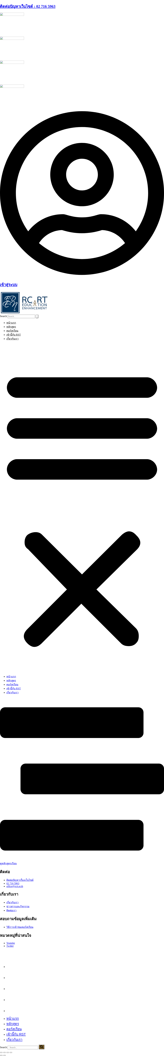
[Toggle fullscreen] (4, 1052)
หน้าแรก (11, 322)
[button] (82, 507)
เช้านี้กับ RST (13, 334)
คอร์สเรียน (12, 330)
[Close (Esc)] (11, 1052)
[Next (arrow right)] (4, 1055)
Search (3, 316)
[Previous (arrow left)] (1, 1055)
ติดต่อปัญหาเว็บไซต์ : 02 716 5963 (27, 6)
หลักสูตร (11, 326)
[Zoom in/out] (1, 1052)
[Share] (7, 1052)
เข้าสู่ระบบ (8, 285)
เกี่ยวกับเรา (12, 338)
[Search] (37, 316)
